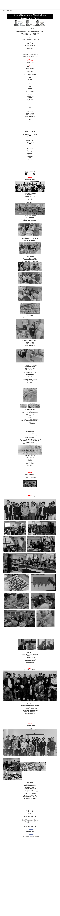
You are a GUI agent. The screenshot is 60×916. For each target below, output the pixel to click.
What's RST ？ (37, 910)
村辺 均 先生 (23, 39)
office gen (27, 423)
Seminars (9, 910)
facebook (30, 459)
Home (5, 910)
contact (31, 910)
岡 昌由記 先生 (30, 39)
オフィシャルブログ (30, 463)
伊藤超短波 (30, 417)
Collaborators (26, 910)
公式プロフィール (30, 457)
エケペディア (30, 465)
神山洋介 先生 (36, 39)
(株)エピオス (30, 382)
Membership (20, 910)
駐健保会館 (30, 728)
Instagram (30, 462)
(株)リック (30, 376)
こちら (30, 137)
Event (14, 910)
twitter (30, 460)
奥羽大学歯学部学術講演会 (32, 412)
